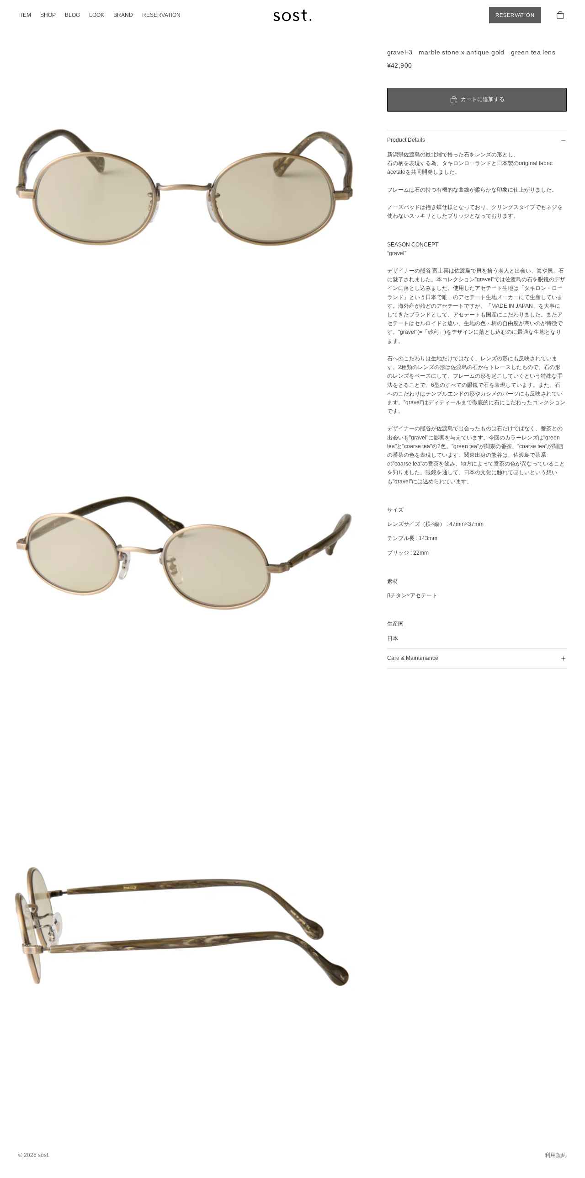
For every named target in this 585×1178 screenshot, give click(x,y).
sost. (43, 1155)
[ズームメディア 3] (184, 922)
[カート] (560, 15)
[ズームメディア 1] (184, 184)
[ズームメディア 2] (184, 553)
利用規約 (556, 1155)
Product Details (406, 140)
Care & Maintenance (412, 658)
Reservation (515, 15)
